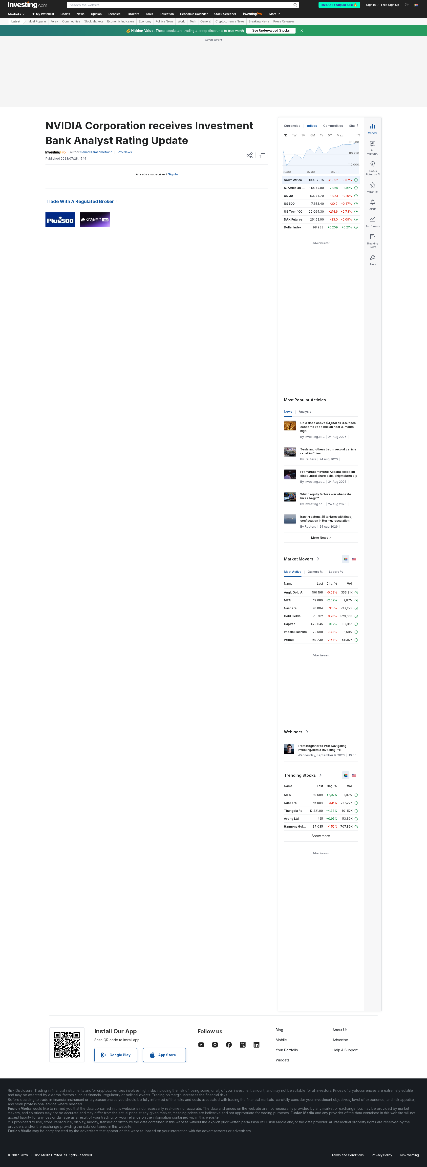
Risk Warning (409, 1155)
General (205, 21)
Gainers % (315, 572)
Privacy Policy (382, 1155)
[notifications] (407, 4)
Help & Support (345, 1050)
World (182, 21)
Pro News (125, 152)
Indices (311, 126)
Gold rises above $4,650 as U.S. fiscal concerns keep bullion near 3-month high (328, 427)
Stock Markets (93, 21)
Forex (54, 21)
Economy (145, 21)
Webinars (293, 731)
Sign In (173, 174)
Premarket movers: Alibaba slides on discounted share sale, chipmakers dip (328, 474)
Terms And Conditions (347, 1155)
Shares (354, 126)
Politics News (164, 21)
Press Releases (284, 21)
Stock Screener (225, 14)
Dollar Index (292, 227)
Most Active (292, 572)
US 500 (289, 203)
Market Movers (298, 558)
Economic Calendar (194, 14)
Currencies (292, 126)
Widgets (282, 1060)
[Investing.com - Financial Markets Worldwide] (27, 4)
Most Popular (37, 21)
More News (319, 537)
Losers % (336, 572)
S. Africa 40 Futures (298, 188)
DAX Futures (293, 219)
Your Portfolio (287, 1050)
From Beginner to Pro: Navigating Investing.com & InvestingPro (322, 748)
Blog (279, 1030)
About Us (340, 1030)
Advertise (340, 1040)
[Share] (250, 155)
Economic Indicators (120, 21)
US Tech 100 (293, 211)
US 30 (288, 196)
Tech (193, 21)
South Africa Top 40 (298, 180)
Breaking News (259, 21)
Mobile (281, 1040)
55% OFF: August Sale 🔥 (339, 5)
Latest (15, 21)
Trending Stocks (300, 775)
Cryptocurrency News (229, 21)
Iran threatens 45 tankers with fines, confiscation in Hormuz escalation (326, 518)
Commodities (71, 21)
